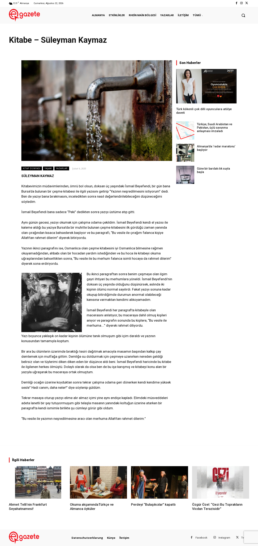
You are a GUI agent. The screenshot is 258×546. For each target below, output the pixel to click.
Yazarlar (62, 168)
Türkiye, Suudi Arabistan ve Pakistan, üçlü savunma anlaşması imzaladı (214, 128)
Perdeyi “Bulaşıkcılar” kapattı (153, 504)
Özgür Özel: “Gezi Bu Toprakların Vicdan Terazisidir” (217, 506)
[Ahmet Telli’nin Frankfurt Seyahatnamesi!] (37, 482)
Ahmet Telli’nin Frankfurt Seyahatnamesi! (28, 506)
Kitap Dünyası (31, 168)
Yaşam (48, 168)
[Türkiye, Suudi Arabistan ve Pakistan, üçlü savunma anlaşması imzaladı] (185, 130)
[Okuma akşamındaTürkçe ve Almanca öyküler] (98, 482)
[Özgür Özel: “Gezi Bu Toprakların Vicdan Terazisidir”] (220, 482)
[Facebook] (236, 3)
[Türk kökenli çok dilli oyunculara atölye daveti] (206, 86)
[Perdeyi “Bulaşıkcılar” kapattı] (159, 482)
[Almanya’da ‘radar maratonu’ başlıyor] (185, 153)
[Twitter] (246, 3)
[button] (243, 15)
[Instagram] (241, 3)
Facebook (201, 537)
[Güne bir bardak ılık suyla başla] (185, 175)
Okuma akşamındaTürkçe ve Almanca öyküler (92, 506)
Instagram (224, 537)
